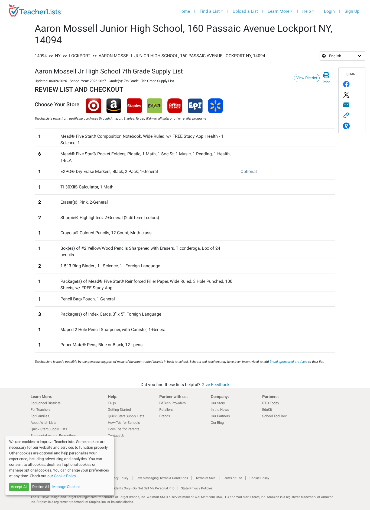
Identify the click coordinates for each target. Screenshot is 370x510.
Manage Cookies (66, 487)
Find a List (210, 11)
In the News (220, 410)
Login (329, 11)
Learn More (278, 11)
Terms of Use (232, 478)
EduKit (267, 410)
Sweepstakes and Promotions (54, 436)
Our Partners (220, 416)
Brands (164, 416)
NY (58, 55)
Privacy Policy (118, 478)
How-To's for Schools (124, 423)
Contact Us (116, 436)
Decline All (40, 487)
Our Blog (217, 423)
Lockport (79, 55)
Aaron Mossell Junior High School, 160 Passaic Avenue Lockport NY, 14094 (182, 55)
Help (306, 11)
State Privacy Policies (196, 488)
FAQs (112, 403)
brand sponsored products (288, 362)
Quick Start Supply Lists (49, 429)
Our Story (218, 403)
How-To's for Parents (123, 429)
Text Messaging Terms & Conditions (162, 478)
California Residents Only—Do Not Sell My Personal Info (134, 488)
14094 (41, 55)
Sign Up (352, 11)
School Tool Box (274, 416)
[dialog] (59, 465)
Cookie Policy (259, 478)
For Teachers (41, 410)
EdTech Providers (172, 403)
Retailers (166, 410)
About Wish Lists (44, 423)
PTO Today (270, 403)
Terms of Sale (205, 478)
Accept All (19, 487)
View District (306, 78)
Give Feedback (215, 384)
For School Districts (46, 403)
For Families (40, 416)
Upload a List (245, 11)
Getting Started (119, 410)
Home (184, 11)
